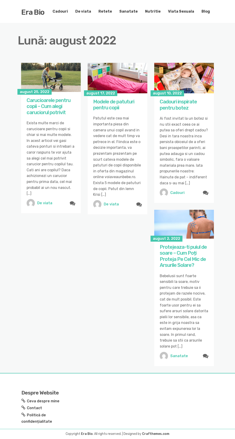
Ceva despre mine (43, 401)
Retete (105, 11)
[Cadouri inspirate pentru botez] (184, 78)
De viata (83, 11)
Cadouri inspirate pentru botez (178, 105)
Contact (34, 408)
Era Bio (33, 12)
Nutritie (153, 11)
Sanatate (128, 11)
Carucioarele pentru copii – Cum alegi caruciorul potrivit (48, 106)
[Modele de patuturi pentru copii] (117, 78)
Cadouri (60, 11)
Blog (205, 11)
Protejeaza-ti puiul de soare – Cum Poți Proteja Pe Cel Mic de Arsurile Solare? (183, 256)
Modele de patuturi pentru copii (113, 105)
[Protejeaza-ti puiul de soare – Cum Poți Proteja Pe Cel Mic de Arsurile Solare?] (184, 224)
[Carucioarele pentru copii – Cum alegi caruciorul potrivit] (51, 77)
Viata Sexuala (181, 11)
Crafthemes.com (155, 434)
